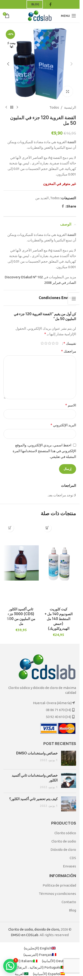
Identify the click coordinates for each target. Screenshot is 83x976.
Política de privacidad (59, 885)
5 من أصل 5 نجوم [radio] (42, 343)
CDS (73, 858)
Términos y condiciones (57, 894)
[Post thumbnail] (68, 758)
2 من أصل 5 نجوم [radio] (53, 343)
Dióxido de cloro (63, 849)
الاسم (70, 405)
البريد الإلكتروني (63, 425)
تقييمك (69, 343)
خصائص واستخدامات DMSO (37, 753)
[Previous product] (17, 107)
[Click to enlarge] (67, 91)
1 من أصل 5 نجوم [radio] (57, 343)
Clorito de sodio (63, 841)
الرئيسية (70, 107)
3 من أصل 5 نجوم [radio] (49, 343)
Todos (54, 107)
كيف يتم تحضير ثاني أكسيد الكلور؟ (33, 798)
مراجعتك (68, 351)
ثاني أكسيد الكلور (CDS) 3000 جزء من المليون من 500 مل (21, 616)
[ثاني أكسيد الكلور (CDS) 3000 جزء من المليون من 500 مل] (21, 563)
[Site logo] (40, 15)
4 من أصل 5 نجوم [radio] (46, 343)
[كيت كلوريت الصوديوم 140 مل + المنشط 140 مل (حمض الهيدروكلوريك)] (58, 563)
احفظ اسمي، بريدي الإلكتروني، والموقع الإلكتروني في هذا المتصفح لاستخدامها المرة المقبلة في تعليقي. (44, 451)
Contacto (69, 902)
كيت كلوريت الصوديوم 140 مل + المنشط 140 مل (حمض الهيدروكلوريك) (58, 619)
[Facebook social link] (50, 4)
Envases (69, 866)
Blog (35, 4)
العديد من (42, 198)
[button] (71, 63)
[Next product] (6, 107)
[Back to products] (12, 107)
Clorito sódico (65, 833)
